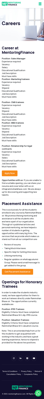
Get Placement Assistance (17, 271)
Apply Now (10, 173)
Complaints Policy (31, 374)
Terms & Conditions (9, 371)
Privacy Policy (26, 371)
